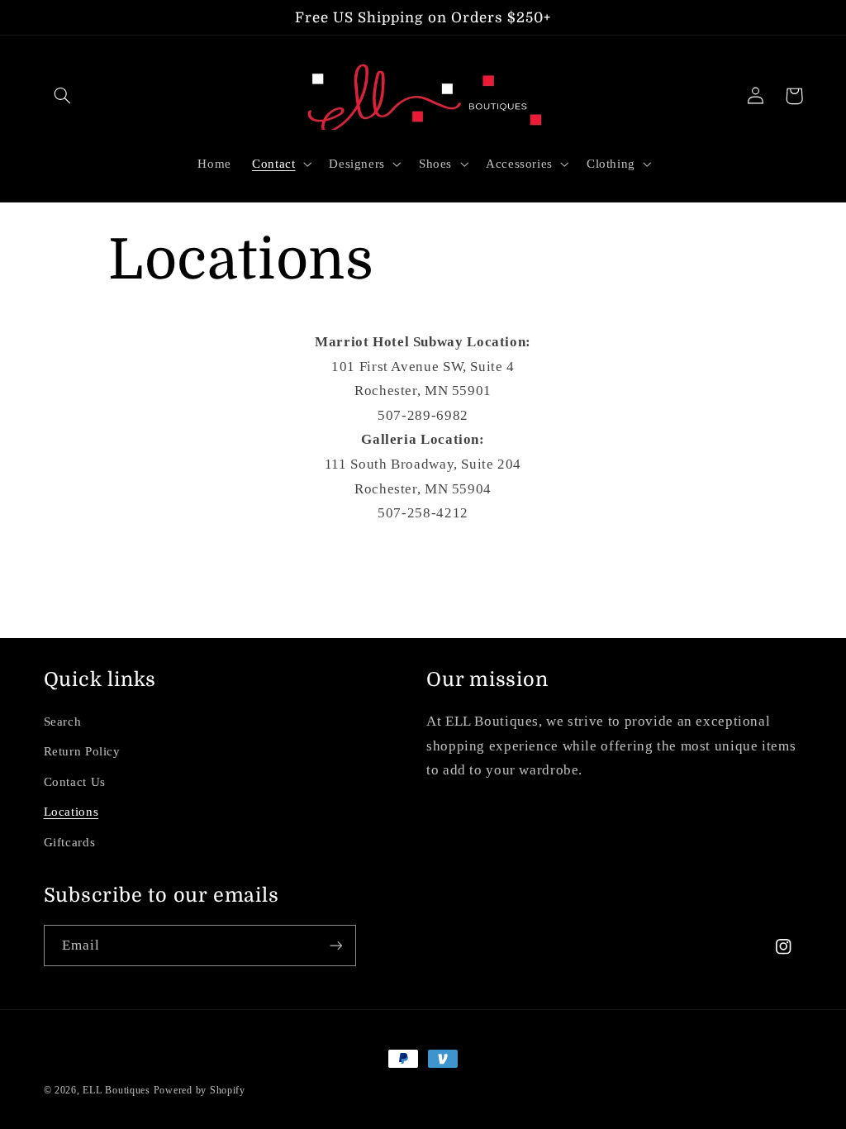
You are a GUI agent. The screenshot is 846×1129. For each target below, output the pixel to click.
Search (63, 721)
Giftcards (70, 842)
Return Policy (82, 751)
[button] (63, 96)
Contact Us (75, 781)
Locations (71, 811)
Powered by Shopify (199, 1090)
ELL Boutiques (116, 1090)
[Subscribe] (335, 945)
